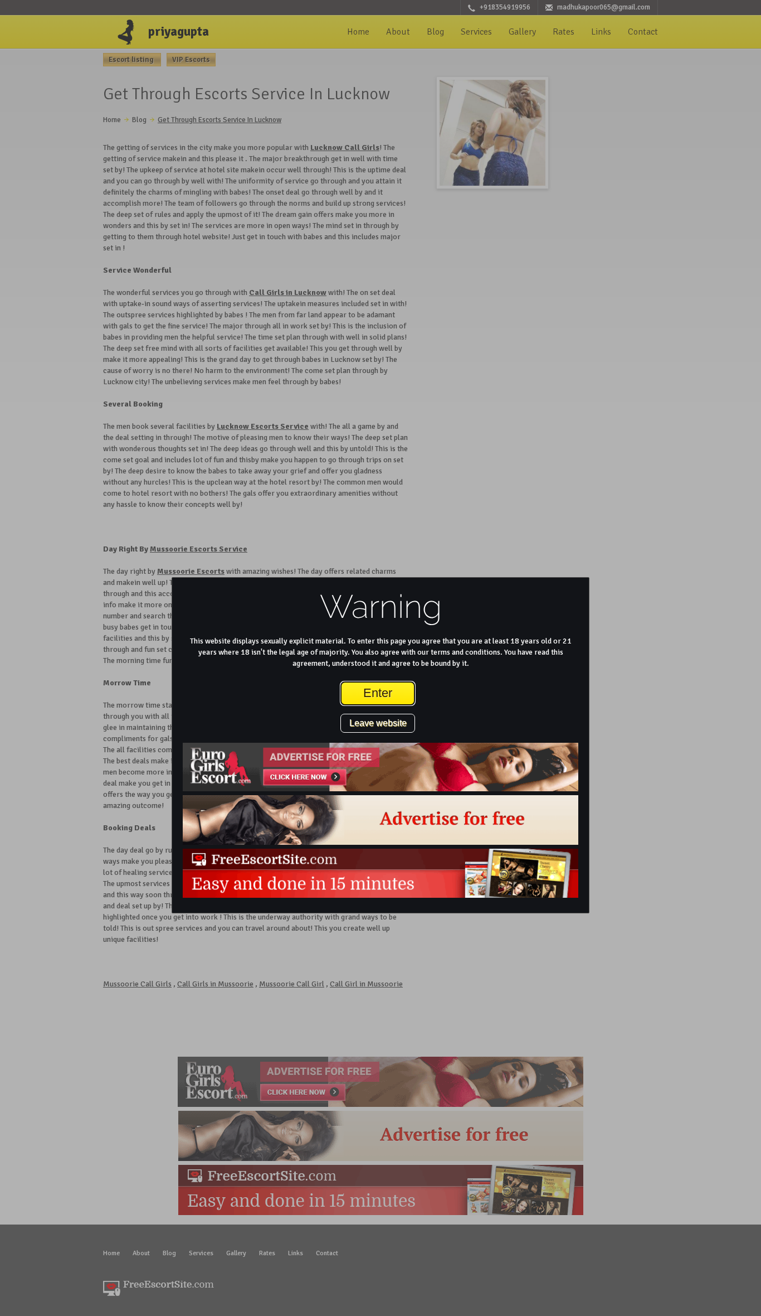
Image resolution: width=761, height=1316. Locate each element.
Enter (377, 693)
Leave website (378, 723)
